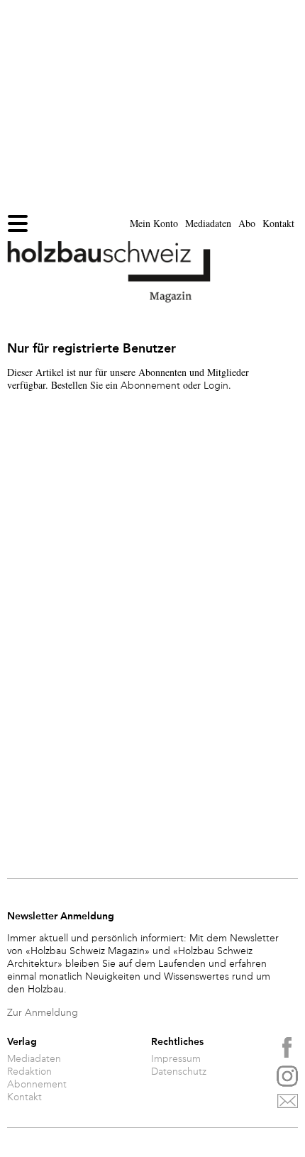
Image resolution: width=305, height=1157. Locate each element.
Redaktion (29, 1072)
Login (216, 386)
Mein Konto (154, 223)
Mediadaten (208, 223)
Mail (287, 1104)
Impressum (176, 1059)
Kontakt (278, 223)
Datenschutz (178, 1072)
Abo (246, 223)
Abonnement (150, 386)
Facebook (287, 1047)
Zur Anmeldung (42, 1013)
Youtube (287, 1076)
